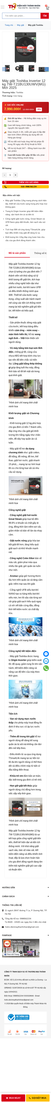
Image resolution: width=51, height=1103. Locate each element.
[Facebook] (46, 654)
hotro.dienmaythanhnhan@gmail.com (22, 927)
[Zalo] (46, 661)
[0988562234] (46, 668)
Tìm (45, 16)
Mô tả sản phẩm (17, 253)
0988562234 (25, 918)
